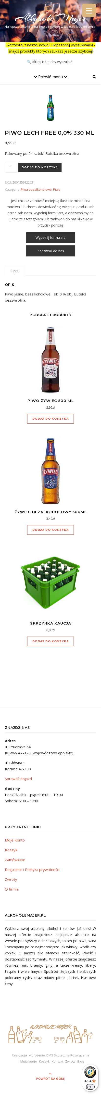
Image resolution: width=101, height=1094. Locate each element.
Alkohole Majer (50, 17)
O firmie (12, 889)
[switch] (90, 1087)
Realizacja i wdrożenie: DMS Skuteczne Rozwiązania (50, 1055)
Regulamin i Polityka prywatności (32, 869)
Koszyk (11, 849)
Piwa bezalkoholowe (36, 189)
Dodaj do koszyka (40, 167)
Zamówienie (15, 859)
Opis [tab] (14, 270)
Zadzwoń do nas (50, 251)
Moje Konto (15, 840)
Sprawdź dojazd (18, 778)
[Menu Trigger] (89, 10)
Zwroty (11, 879)
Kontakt (57, 1061)
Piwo (56, 189)
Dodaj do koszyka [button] (50, 418)
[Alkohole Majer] (50, 1031)
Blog (80, 1061)
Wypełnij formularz (50, 237)
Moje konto (28, 1061)
